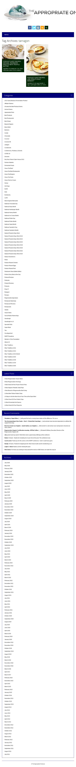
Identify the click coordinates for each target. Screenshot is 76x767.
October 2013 (8, 701)
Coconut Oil (8, 142)
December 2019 (9, 642)
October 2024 (8, 512)
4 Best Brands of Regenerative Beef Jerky (16, 390)
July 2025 (7, 486)
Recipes (7, 295)
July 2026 (7, 462)
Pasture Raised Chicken (11, 262)
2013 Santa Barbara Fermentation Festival (16, 100)
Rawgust (7, 292)
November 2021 (9, 586)
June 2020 (7, 627)
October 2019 (8, 648)
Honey (6, 183)
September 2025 (9, 480)
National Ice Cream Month (12, 215)
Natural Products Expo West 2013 (14, 236)
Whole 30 (7, 342)
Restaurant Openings (10, 301)
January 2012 (8, 742)
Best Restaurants (9, 118)
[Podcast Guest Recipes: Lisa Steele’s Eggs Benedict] (37, 75)
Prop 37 (7, 289)
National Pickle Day (10, 218)
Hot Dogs (7, 186)
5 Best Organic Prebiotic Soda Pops (14, 387)
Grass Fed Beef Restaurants (12, 171)
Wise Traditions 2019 (10, 362)
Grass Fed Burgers (10, 174)
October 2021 (8, 589)
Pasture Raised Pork (10, 268)
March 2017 (8, 675)
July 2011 (7, 754)
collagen (7, 144)
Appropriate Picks (9, 112)
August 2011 (8, 751)
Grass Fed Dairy (9, 177)
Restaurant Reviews (10, 304)
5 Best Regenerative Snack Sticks (14, 378)
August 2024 (8, 518)
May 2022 (7, 571)
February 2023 (8, 563)
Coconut (7, 139)
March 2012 (8, 736)
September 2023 (9, 545)
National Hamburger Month (12, 209)
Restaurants (8, 306)
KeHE (6, 189)
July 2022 (7, 568)
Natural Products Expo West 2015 (14, 242)
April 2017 (7, 672)
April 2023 (7, 557)
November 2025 (9, 474)
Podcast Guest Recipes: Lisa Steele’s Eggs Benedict (36, 79)
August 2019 (8, 654)
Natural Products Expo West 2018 (14, 245)
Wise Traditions (9, 345)
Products (7, 286)
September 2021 (9, 592)
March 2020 (8, 633)
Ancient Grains (8, 109)
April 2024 (7, 524)
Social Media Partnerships (12, 315)
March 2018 (8, 669)
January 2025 (8, 504)
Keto (6, 192)
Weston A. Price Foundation (12, 339)
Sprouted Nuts (8, 324)
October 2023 (8, 542)
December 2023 (9, 536)
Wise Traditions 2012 (10, 348)
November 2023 (9, 539)
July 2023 (7, 548)
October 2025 (8, 477)
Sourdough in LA (9, 321)
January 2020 (8, 639)
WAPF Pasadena (9, 336)
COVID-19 (7, 153)
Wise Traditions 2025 (10, 365)
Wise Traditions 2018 (10, 360)
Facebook (30, 27)
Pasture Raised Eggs (10, 265)
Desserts (7, 156)
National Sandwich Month (11, 230)
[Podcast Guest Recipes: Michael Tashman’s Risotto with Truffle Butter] (13, 59)
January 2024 (8, 533)
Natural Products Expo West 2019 (14, 248)
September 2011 (9, 748)
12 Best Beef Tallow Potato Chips (13, 393)
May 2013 (7, 716)
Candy (6, 133)
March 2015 (8, 686)
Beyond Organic (9, 124)
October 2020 (8, 616)
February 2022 (8, 580)
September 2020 (9, 619)
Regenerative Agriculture (11, 298)
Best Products (8, 115)
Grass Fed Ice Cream (10, 180)
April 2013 (7, 719)
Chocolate (7, 136)
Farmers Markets (9, 162)
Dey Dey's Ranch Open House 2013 (14, 159)
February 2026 (8, 468)
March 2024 (8, 527)
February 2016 (8, 677)
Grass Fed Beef (9, 168)
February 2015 (8, 689)
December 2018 (9, 663)
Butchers (7, 130)
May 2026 (7, 465)
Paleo (6, 259)
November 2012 (9, 728)
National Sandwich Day (11, 227)
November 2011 (9, 745)
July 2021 (7, 598)
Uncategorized (8, 333)
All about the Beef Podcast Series (13, 106)
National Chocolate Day (11, 203)
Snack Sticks (8, 312)
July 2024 (7, 521)
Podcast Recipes (9, 277)
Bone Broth (8, 127)
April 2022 (7, 574)
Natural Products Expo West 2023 (14, 253)
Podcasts (7, 280)
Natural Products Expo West (12, 233)
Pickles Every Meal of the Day (12, 274)
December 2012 (9, 725)
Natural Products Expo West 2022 (14, 251)
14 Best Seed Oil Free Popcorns (13, 405)
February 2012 (8, 739)
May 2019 (7, 657)
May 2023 (7, 554)
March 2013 (8, 722)
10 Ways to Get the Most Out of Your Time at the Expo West (20, 396)
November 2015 (9, 680)
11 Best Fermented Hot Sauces (13, 402)
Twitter (34, 27)
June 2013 (7, 713)
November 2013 (9, 698)
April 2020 (7, 630)
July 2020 (7, 624)
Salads (6, 309)
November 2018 (9, 666)
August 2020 (8, 621)
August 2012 (8, 733)
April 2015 (7, 683)
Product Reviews (9, 283)
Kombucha (7, 195)
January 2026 (8, 471)
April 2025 (7, 495)
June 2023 (7, 551)
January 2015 (8, 692)
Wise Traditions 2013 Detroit (12, 354)
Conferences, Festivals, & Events (13, 150)
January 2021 (8, 613)
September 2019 (9, 651)
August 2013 (8, 707)
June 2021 (7, 601)
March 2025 (8, 498)
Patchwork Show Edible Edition (13, 271)
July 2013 (7, 710)
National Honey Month (11, 212)
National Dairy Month (10, 206)
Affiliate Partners (9, 103)
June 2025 (7, 489)
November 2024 (9, 510)
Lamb (6, 197)
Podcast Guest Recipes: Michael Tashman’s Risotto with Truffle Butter (12, 63)
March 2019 (8, 660)
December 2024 (9, 507)
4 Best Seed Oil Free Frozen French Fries (16, 384)
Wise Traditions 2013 (10, 351)
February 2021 (8, 610)
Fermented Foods (9, 165)
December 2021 (9, 583)
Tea (6, 330)
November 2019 (9, 645)
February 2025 (8, 501)
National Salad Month (10, 224)
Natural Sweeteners (10, 256)
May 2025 (7, 492)
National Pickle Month (10, 221)
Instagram (38, 27)
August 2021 (8, 595)
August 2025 (8, 483)
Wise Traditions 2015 (10, 357)
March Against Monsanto (11, 200)
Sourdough (8, 318)
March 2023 (8, 560)
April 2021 (7, 607)
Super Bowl (8, 327)
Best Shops (8, 121)
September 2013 (9, 704)
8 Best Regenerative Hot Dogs (13, 381)
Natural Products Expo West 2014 (14, 239)
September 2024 (9, 515)
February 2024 (8, 530)
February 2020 (8, 636)
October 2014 (8, 695)
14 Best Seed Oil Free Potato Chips (14, 399)
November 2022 (9, 566)
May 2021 (7, 604)
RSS (42, 27)
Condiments (8, 147)
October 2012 (8, 730)
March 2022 (8, 577)
